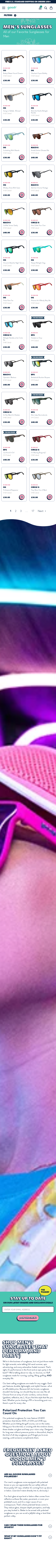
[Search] (46, 8)
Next (41, 511)
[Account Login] (40, 8)
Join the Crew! (28, 1318)
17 (33, 511)
